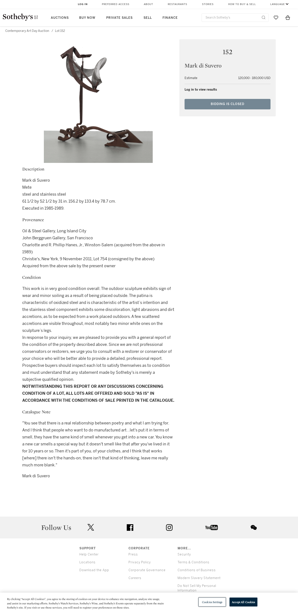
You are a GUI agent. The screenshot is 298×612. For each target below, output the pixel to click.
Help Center (89, 554)
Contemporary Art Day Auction (27, 31)
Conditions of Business (197, 570)
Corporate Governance (147, 570)
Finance (170, 18)
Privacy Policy (139, 562)
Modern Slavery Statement (199, 578)
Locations (87, 562)
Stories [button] (208, 4)
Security (184, 554)
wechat (254, 527)
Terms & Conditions (193, 562)
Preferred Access (115, 4)
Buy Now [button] (87, 18)
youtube (211, 527)
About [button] (148, 4)
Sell (148, 18)
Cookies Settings (212, 602)
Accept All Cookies (243, 602)
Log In (83, 4)
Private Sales (119, 18)
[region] (149, 602)
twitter (90, 527)
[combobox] (235, 17)
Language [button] (277, 4)
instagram (169, 527)
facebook (130, 527)
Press (133, 554)
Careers (134, 578)
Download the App (94, 570)
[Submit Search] (263, 17)
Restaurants (177, 4)
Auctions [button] (60, 18)
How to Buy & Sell (242, 4)
